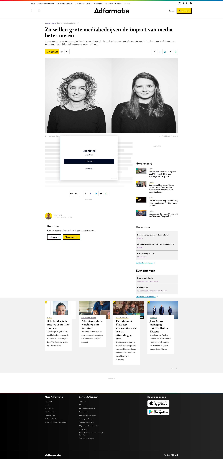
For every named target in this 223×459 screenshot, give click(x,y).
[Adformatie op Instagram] (191, 3)
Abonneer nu (184, 11)
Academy (118, 3)
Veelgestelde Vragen (87, 415)
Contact (82, 401)
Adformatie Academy (53, 419)
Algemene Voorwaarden (89, 426)
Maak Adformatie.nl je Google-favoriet (92, 434)
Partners (127, 3)
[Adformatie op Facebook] (183, 3)
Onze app (83, 429)
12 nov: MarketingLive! (64, 3)
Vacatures (109, 3)
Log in (171, 11)
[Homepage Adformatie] (111, 11)
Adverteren (80, 3)
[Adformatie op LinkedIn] (187, 3)
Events (89, 3)
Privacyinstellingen (86, 438)
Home (33, 3)
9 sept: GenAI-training (46, 3)
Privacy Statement (86, 419)
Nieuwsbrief (50, 415)
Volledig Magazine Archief (55, 422)
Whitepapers (50, 412)
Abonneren (83, 405)
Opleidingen (98, 3)
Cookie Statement (86, 422)
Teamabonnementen (87, 408)
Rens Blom (75, 23)
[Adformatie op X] (180, 3)
